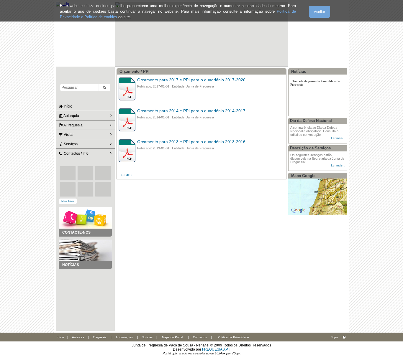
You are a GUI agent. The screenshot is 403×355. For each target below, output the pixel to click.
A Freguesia (73, 125)
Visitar (68, 135)
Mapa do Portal (172, 337)
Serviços (70, 144)
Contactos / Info (76, 153)
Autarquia (71, 116)
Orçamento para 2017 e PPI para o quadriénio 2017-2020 (191, 79)
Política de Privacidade (233, 337)
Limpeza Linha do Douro (309, 85)
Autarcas (78, 337)
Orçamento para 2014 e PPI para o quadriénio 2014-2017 (191, 110)
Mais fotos (67, 201)
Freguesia (100, 337)
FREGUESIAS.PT (216, 349)
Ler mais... (338, 138)
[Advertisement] (85, 298)
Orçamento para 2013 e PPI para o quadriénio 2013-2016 (191, 141)
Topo (334, 337)
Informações (124, 337)
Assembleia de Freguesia (308, 96)
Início (67, 106)
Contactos (200, 337)
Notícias (147, 337)
